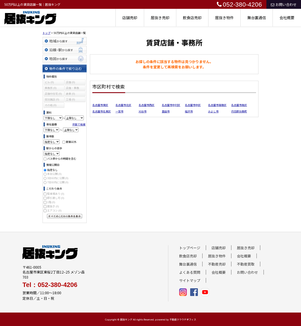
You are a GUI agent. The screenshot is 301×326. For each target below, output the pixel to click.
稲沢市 (189, 111)
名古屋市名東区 (101, 111)
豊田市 (166, 111)
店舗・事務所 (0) (72, 88)
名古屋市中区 (193, 105)
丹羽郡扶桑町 (239, 111)
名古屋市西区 (146, 105)
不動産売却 (217, 264)
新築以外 (71, 142)
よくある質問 (189, 272)
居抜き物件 (224, 17)
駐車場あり (55, 193)
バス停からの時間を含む (61, 158)
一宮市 (119, 111)
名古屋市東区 (100, 105)
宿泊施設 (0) (52, 99)
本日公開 (54, 174)
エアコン (54, 210)
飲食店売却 (192, 17)
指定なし (52, 170)
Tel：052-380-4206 (49, 285)
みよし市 (213, 111)
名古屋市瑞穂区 (217, 105)
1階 (51, 202)
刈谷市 (143, 111)
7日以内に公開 (57, 182)
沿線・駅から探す (65, 50)
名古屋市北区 (123, 105)
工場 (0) (70, 99)
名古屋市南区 (239, 105)
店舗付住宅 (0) (53, 93)
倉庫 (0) (70, 93)
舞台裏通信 (256, 17)
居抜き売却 (160, 17)
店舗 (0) (70, 82)
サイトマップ (189, 280)
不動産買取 (246, 264)
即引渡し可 (55, 198)
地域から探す (65, 41)
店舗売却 (129, 17)
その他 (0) (50, 105)
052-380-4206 (242, 4)
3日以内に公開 (57, 178)
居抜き (53, 206)
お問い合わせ (286, 4)
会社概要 (286, 17)
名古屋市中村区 (171, 105)
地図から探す (65, 58)
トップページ (189, 247)
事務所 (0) (50, 88)
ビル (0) (49, 82)
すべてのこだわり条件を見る (64, 216)
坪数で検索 (78, 124)
